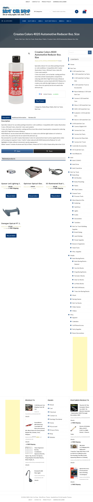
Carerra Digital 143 (80, 126)
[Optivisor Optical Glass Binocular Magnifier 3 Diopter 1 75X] (33, 171)
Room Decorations (78, 333)
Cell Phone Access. (78, 325)
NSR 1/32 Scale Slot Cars (82, 109)
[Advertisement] (80, 364)
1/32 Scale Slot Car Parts (82, 74)
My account (53, 426)
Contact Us (36, 2)
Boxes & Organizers (78, 244)
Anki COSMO (76, 160)
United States (47, 94)
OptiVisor (77, 207)
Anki (39, 21)
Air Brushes (77, 178)
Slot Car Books (77, 303)
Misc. (68, 21)
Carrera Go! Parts (79, 134)
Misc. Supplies (76, 251)
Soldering (77, 203)
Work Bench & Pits (78, 200)
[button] (29, 53)
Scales (76, 215)
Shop (51, 433)
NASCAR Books (79, 287)
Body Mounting (79, 182)
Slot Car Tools (50, 21)
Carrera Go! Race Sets (81, 138)
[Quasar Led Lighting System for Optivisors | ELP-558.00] (11, 171)
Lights (76, 211)
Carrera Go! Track (80, 142)
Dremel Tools (76, 193)
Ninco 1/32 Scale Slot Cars (82, 105)
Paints (44, 39)
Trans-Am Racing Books (81, 291)
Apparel (74, 317)
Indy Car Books (79, 280)
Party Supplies (76, 329)
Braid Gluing (78, 232)
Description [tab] (6, 117)
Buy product (40, 101)
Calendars (75, 321)
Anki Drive (75, 164)
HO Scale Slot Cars (78, 150)
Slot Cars (31, 21)
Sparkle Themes (67, 497)
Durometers (78, 218)
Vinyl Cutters (78, 189)
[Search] (76, 11)
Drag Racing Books (80, 272)
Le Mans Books (79, 283)
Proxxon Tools (78, 196)
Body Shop (38, 39)
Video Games (76, 307)
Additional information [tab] (19, 117)
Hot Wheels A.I (77, 153)
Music (74, 295)
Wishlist (52, 437)
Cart (51, 408)
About (28, 2)
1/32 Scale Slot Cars (78, 71)
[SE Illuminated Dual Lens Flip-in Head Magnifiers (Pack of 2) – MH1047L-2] (56, 171)
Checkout (53, 412)
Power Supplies (79, 240)
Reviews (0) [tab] (32, 117)
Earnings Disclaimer (59, 2)
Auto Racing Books (78, 258)
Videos (74, 311)
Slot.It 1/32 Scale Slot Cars (82, 119)
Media (61, 21)
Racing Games (76, 299)
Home (24, 21)
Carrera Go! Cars (79, 130)
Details (59, 60)
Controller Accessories (79, 146)
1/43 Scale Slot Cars (78, 123)
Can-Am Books (79, 268)
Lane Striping (78, 236)
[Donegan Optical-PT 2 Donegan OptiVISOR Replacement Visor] (11, 211)
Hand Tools (75, 248)
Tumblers (77, 222)
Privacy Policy (46, 2)
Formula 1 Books (79, 276)
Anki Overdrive (77, 168)
